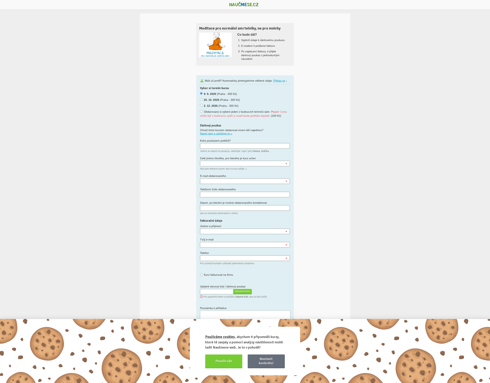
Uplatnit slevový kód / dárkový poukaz (223, 286)
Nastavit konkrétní (266, 361)
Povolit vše (224, 361)
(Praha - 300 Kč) (220, 93)
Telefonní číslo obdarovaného (218, 189)
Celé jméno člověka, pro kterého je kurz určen (228, 158)
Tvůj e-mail (206, 239)
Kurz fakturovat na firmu (218, 274)
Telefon (204, 252)
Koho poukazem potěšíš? (215, 140)
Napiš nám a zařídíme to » (216, 133)
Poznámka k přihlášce (213, 308)
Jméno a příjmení (210, 226)
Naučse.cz (243, 4)
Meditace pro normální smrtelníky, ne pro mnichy (240, 28)
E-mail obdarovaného (213, 175)
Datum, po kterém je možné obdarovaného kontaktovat (233, 202)
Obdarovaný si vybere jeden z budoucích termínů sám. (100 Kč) (243, 113)
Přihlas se (279, 80)
